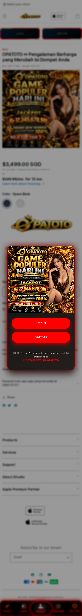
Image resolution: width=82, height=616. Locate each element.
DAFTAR (41, 337)
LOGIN (41, 323)
